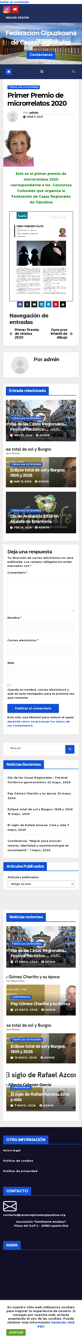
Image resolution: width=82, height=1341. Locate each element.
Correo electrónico (22, 640)
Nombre (14, 617)
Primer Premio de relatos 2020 (27, 334)
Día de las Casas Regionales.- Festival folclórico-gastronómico (38, 429)
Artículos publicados (23, 877)
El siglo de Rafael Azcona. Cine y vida (37, 825)
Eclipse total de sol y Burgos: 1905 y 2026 (40, 809)
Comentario (17, 572)
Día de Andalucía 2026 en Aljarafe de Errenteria (34, 519)
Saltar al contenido (14, 2)
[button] (73, 71)
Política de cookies (18, 1160)
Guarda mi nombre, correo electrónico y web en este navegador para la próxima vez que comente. (40, 693)
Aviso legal (11, 1150)
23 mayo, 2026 (26, 961)
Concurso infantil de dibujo (59, 334)
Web (10, 662)
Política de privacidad (20, 1171)
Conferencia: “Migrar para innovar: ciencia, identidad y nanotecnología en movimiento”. (38, 845)
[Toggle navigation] (42, 71)
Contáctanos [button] (41, 55)
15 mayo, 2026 (26, 1057)
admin (33, 113)
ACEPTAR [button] (16, 1332)
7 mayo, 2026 (26, 1105)
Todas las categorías (23, 87)
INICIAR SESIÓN (17, 17)
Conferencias (21, 997)
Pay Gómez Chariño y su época (32, 793)
